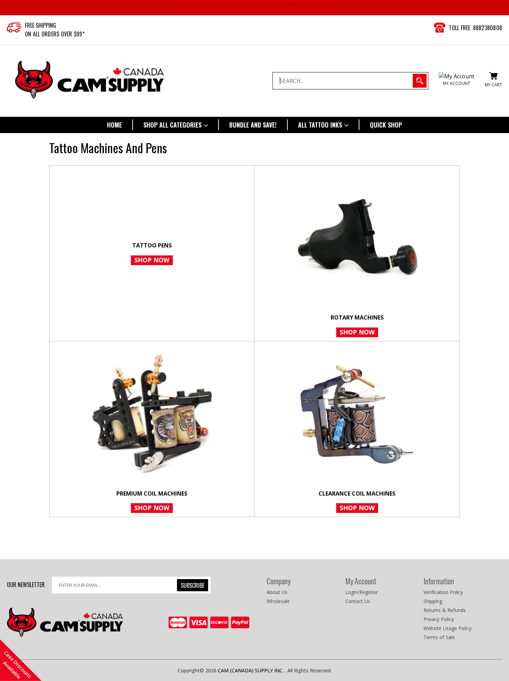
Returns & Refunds (444, 610)
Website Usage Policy (447, 628)
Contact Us (357, 601)
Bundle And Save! (253, 124)
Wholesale (278, 601)
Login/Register (361, 592)
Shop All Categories (173, 124)
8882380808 (487, 28)
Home (114, 124)
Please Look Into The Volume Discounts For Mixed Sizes (254, 7)
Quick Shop (386, 124)
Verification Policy (443, 592)
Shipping (432, 601)
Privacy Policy (438, 619)
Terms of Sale (439, 637)
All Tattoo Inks (321, 124)
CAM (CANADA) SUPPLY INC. (251, 670)
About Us (277, 592)
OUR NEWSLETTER (26, 584)
